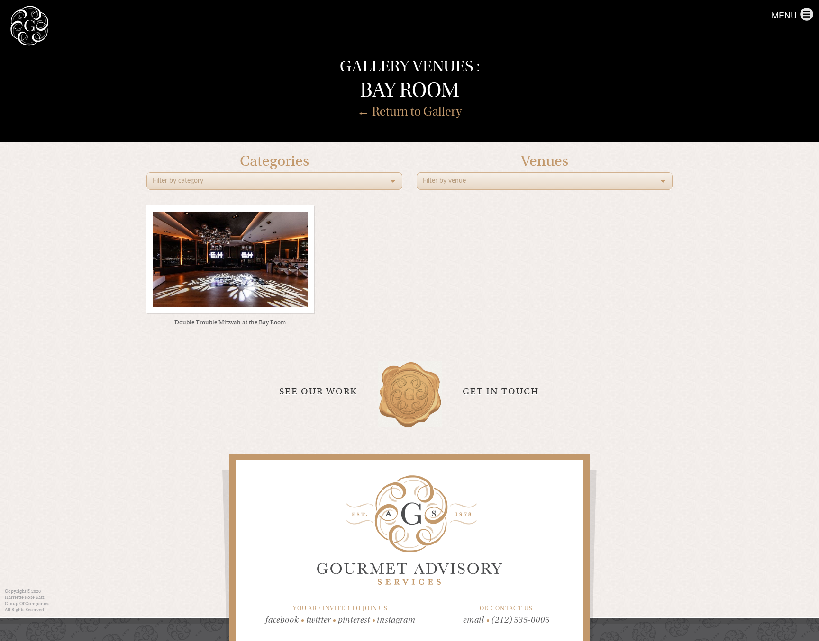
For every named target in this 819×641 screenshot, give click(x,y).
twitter (321, 620)
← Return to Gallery (409, 111)
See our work (318, 391)
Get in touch (501, 391)
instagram (396, 620)
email (474, 620)
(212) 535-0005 (520, 620)
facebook (284, 620)
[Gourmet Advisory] (29, 26)
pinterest (356, 620)
